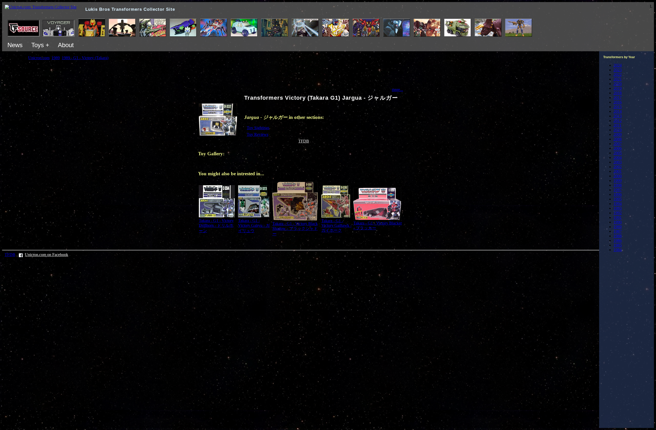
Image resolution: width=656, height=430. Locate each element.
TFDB (303, 141)
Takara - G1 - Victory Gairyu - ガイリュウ (254, 225)
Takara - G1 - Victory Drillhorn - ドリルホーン (216, 225)
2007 (617, 143)
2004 (617, 157)
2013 (617, 116)
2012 (617, 120)
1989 (617, 226)
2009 (617, 134)
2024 (617, 65)
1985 (617, 245)
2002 (617, 167)
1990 (617, 222)
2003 (617, 162)
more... (397, 89)
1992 (617, 213)
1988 (617, 236)
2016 (617, 102)
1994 (617, 203)
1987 (617, 231)
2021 (617, 79)
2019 (617, 88)
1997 (617, 190)
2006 (617, 148)
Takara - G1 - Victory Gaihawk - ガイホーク (336, 225)
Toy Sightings (258, 128)
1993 (617, 208)
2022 (617, 74)
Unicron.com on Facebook (46, 254)
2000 (617, 176)
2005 (617, 153)
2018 (617, 93)
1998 (617, 185)
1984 (617, 250)
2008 (617, 139)
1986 (617, 240)
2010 (617, 130)
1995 (617, 199)
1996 (617, 194)
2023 (617, 70)
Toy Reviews (257, 134)
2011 (617, 125)
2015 (617, 107)
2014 (617, 111)
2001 (617, 171)
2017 (617, 97)
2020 (617, 83)
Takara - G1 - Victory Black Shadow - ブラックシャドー (295, 228)
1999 (617, 180)
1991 (617, 217)
